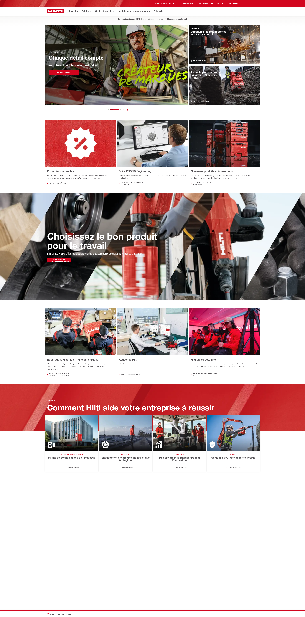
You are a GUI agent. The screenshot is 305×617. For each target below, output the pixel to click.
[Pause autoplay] (128, 110)
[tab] (110, 109)
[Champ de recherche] (256, 3)
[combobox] (242, 3)
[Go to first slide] (124, 110)
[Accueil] (55, 11)
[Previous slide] (106, 110)
